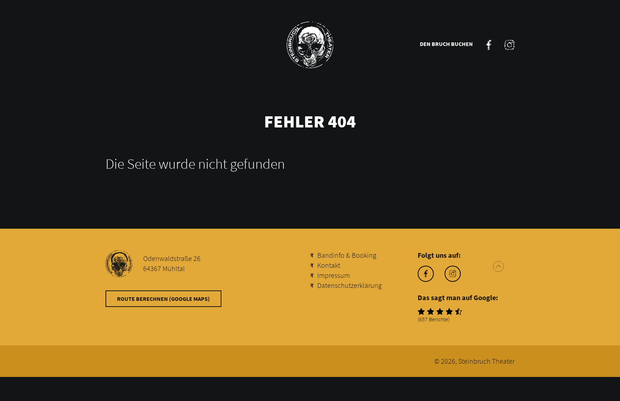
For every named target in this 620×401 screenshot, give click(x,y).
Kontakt (328, 265)
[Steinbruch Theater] (310, 45)
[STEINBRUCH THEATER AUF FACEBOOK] (489, 45)
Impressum (333, 275)
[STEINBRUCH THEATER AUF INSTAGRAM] (509, 45)
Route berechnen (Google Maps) (163, 298)
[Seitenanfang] (498, 266)
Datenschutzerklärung (349, 285)
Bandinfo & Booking (346, 255)
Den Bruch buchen (446, 43)
